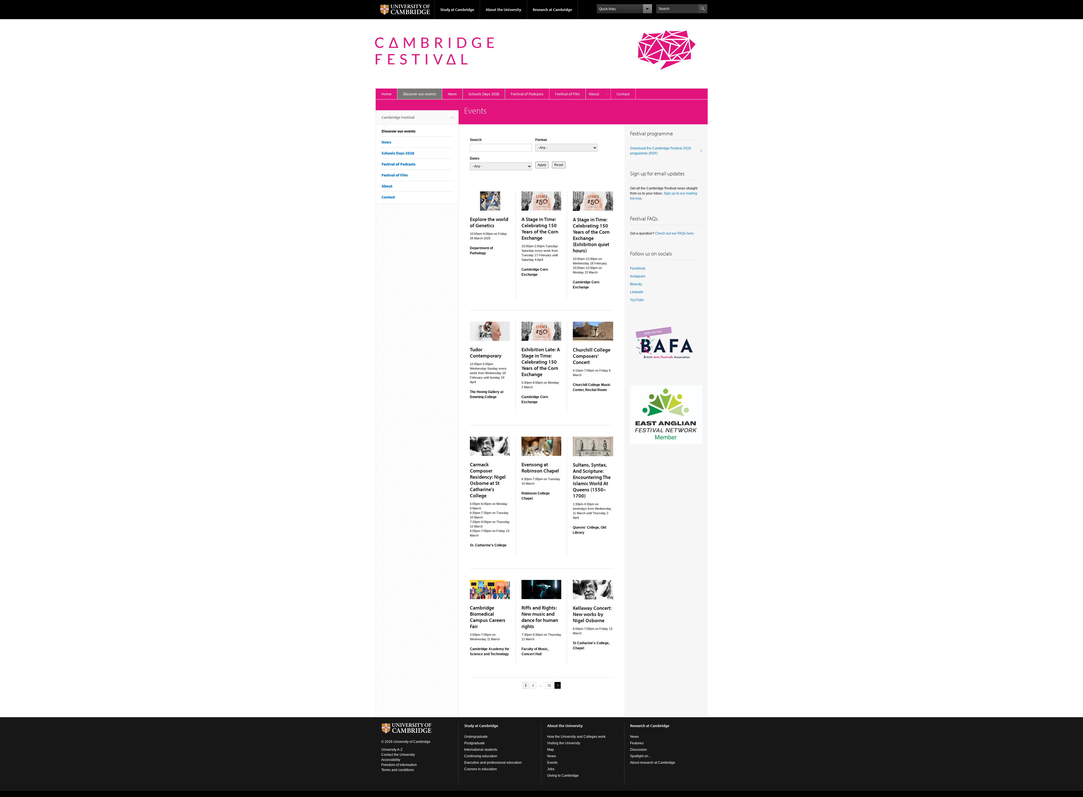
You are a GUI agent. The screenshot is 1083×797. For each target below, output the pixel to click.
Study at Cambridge (457, 9)
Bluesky (636, 284)
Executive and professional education (493, 763)
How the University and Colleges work (576, 737)
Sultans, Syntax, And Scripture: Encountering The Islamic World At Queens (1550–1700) (592, 480)
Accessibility (390, 760)
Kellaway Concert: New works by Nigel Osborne (592, 614)
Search (475, 140)
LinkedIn (636, 292)
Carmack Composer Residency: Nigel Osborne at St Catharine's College (488, 480)
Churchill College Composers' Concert (591, 355)
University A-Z (391, 750)
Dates (474, 158)
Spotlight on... (640, 756)
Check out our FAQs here (674, 233)
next (557, 685)
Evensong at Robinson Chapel (540, 467)
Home (386, 93)
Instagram (637, 276)
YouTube (637, 300)
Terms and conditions (397, 770)
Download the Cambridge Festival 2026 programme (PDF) (660, 150)
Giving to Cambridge (563, 776)
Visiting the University (563, 743)
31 (549, 685)
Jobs (550, 769)
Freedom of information (399, 765)
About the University (503, 9)
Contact (623, 93)
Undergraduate (476, 737)
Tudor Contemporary (485, 352)
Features (637, 743)
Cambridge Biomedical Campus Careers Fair (487, 617)
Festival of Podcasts (527, 93)
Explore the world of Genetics (489, 222)
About (594, 93)
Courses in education (480, 769)
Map (550, 750)
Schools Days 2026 (483, 93)
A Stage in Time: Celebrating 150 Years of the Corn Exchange (539, 228)
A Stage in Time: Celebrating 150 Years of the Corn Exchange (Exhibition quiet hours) (591, 235)
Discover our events (419, 93)
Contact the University (398, 755)
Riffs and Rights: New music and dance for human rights (539, 617)
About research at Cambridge (652, 763)
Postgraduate (474, 743)
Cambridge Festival (398, 117)
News (452, 93)
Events (552, 763)
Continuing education (480, 756)
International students (480, 750)
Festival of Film (567, 93)
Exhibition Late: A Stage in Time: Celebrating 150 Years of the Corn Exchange (540, 361)
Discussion (638, 750)
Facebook (637, 268)
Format (541, 140)
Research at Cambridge (552, 9)
